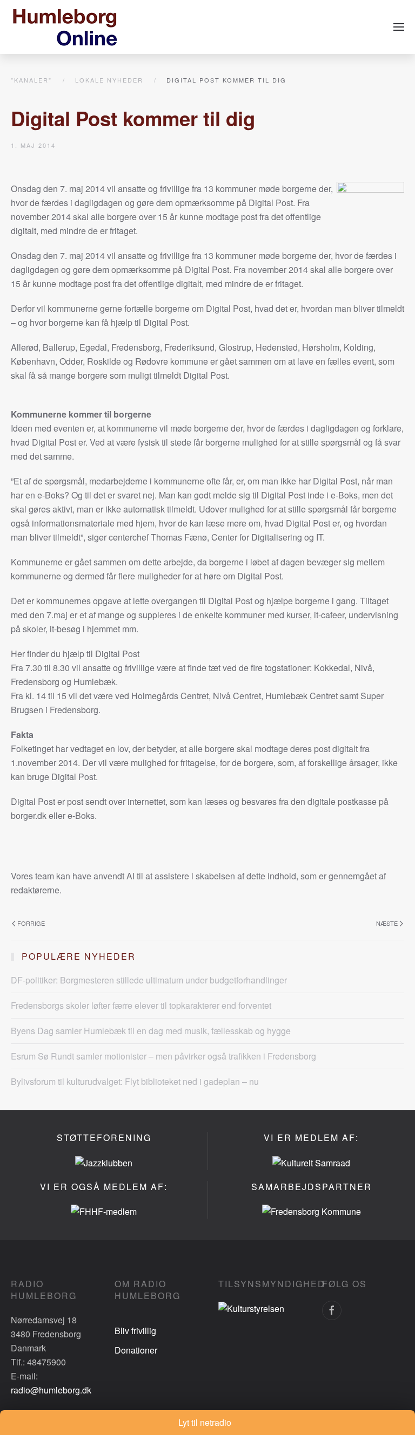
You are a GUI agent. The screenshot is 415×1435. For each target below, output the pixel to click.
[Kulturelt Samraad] (311, 1162)
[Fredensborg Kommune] (311, 1210)
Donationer (136, 1350)
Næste (387, 923)
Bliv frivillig (135, 1330)
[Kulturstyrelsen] (251, 1307)
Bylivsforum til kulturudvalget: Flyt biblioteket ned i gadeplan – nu (135, 1081)
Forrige (31, 923)
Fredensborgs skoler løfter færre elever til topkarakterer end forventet (141, 1005)
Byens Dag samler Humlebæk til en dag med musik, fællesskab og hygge (151, 1030)
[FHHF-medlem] (104, 1210)
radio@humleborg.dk (51, 1390)
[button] (398, 27)
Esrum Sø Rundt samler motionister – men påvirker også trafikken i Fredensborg (163, 1056)
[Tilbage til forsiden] (65, 27)
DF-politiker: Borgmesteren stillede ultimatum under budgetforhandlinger (149, 980)
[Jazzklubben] (103, 1162)
